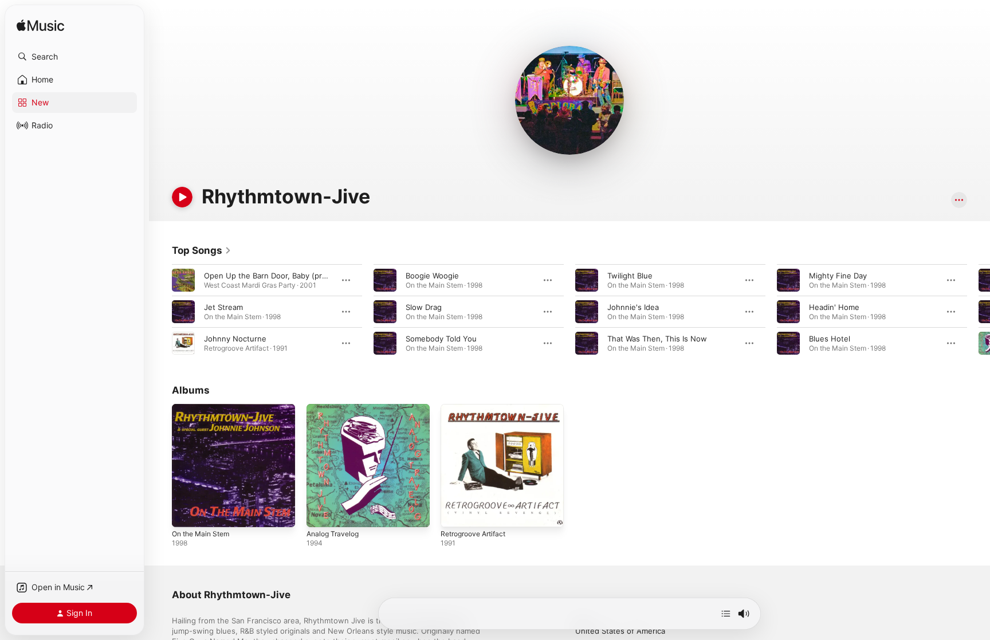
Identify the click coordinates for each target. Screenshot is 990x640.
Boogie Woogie (432, 275)
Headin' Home (834, 307)
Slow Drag (424, 307)
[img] (40, 26)
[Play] (182, 197)
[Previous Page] (160, 312)
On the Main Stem (204, 408)
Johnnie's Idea (633, 307)
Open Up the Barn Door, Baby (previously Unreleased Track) (311, 275)
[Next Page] (979, 312)
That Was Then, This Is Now (657, 338)
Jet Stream (223, 307)
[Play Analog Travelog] (320, 512)
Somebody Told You (441, 338)
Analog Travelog (335, 408)
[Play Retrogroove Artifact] (454, 512)
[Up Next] (726, 614)
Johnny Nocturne (235, 338)
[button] (74, 56)
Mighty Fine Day (838, 275)
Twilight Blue (630, 275)
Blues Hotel (829, 338)
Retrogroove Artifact (477, 408)
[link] (201, 250)
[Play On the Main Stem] (186, 512)
